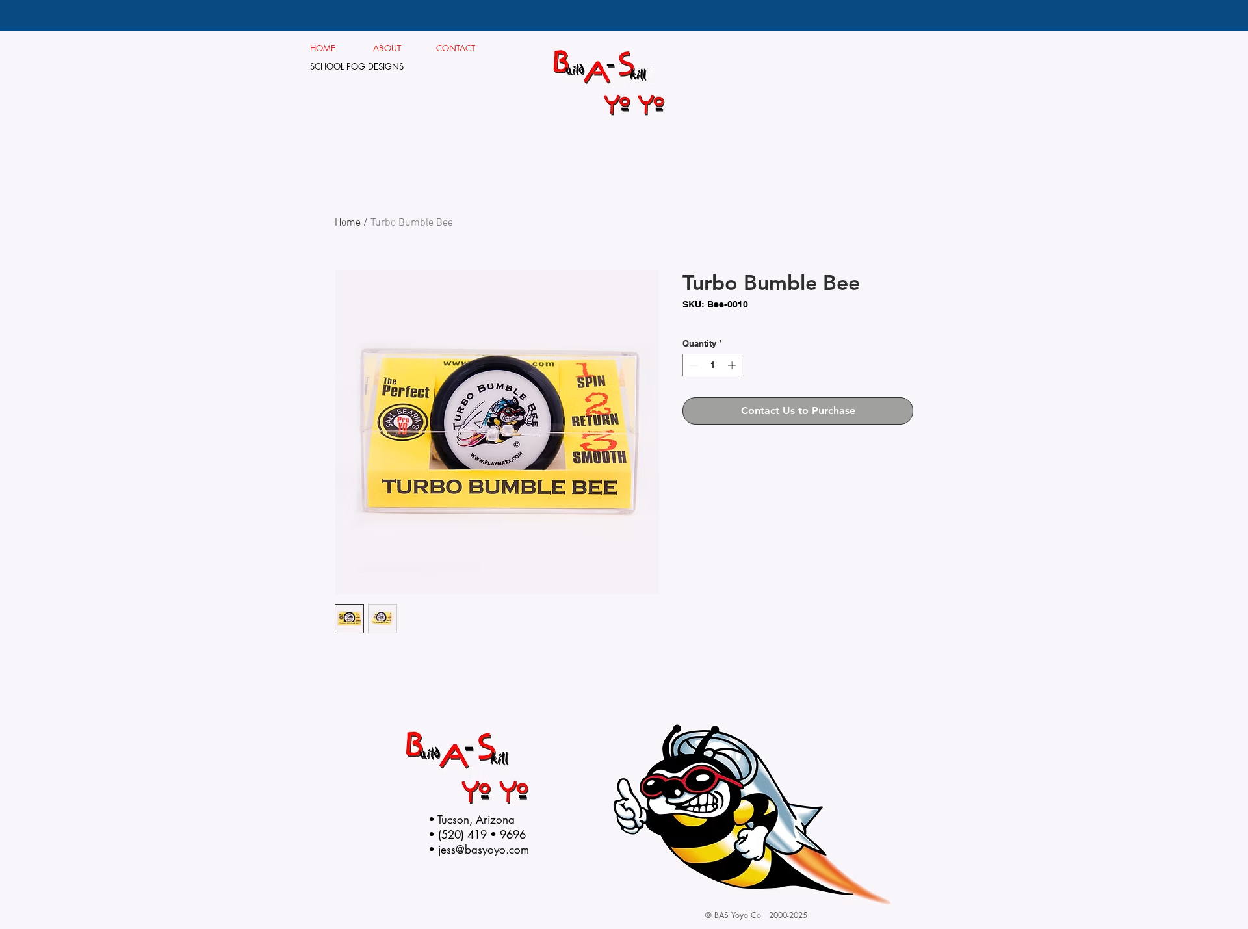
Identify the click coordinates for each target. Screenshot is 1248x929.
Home (348, 222)
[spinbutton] (712, 365)
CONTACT (456, 48)
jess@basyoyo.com (483, 850)
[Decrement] (692, 365)
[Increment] (733, 365)
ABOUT (392, 48)
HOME (323, 48)
